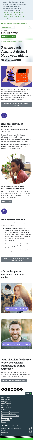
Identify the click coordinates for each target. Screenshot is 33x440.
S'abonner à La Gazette (8, 414)
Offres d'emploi (16, 23)
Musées (3, 430)
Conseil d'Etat (5, 400)
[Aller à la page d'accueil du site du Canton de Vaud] (16, 32)
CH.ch (3, 434)
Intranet (3, 422)
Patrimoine (4, 432)
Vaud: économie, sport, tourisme (11, 428)
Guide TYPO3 (5, 420)
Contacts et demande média (10, 412)
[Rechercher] (30, 27)
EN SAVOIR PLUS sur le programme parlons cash (16, 260)
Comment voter (6, 404)
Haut (28, 393)
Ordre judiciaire (6, 402)
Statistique (4, 410)
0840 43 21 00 (6, 201)
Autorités (3, 23)
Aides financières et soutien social (13, 41)
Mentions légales (6, 418)
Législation (9, 23)
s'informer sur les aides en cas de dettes (16, 105)
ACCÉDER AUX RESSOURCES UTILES (13, 380)
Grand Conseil (5, 398)
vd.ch (2, 41)
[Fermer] (30, 2)
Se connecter (7, 27)
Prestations (24, 23)
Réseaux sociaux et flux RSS (10, 416)
